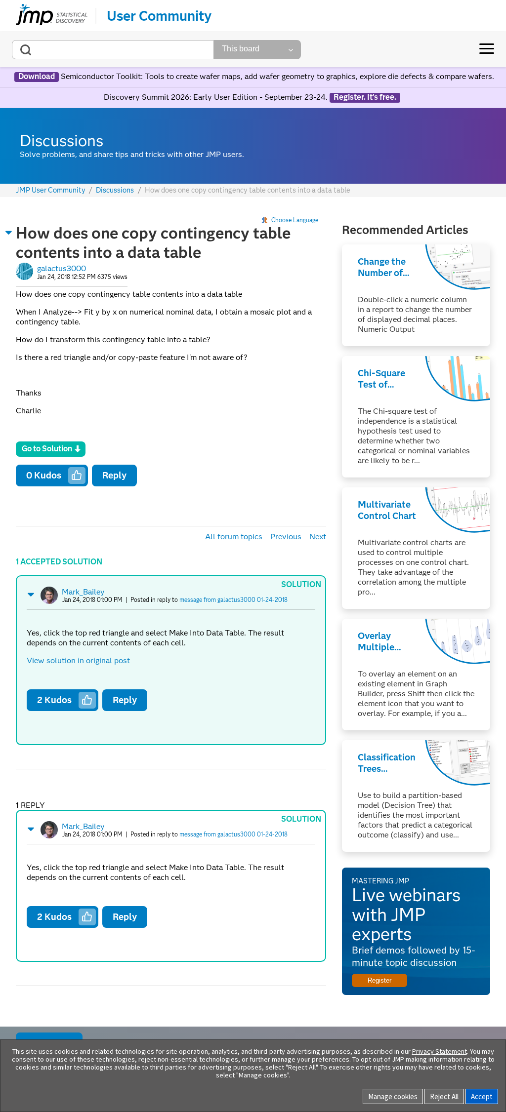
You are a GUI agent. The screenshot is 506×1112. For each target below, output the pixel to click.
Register (379, 980)
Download (36, 76)
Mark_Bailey (83, 591)
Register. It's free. (365, 97)
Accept (482, 1096)
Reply (114, 475)
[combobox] (113, 49)
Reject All (444, 1096)
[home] (51, 16)
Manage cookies (393, 1096)
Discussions (115, 190)
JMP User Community (50, 190)
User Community (159, 16)
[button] (9, 232)
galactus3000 (61, 268)
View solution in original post (78, 660)
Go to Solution (47, 448)
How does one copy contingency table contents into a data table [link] (247, 190)
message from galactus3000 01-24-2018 (233, 599)
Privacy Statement (439, 1051)
